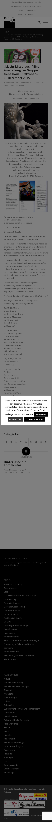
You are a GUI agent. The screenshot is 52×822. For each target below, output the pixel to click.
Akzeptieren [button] (41, 414)
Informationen (15, 419)
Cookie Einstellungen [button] (35, 419)
